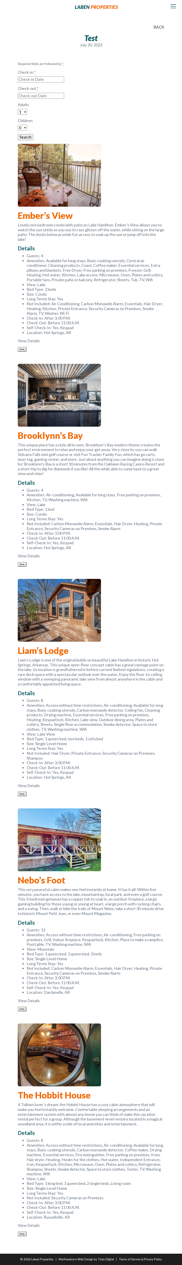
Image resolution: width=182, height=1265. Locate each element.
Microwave (109, 274)
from (155, 1154)
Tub (134, 279)
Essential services (133, 265)
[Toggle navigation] (173, 6)
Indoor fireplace (67, 939)
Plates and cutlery (147, 274)
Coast (86, 265)
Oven (125, 274)
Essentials (133, 303)
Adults (23, 104)
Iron (30, 1164)
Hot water (51, 274)
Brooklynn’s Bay (50, 435)
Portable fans (38, 279)
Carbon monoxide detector (100, 710)
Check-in (27, 72)
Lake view (88, 719)
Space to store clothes (106, 1169)
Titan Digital (106, 1259)
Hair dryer (35, 1159)
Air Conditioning (65, 303)
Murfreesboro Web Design (76, 1259)
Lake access (87, 274)
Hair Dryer (153, 303)
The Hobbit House (54, 1095)
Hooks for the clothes (80, 1159)
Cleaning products (64, 265)
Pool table (35, 944)
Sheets (123, 279)
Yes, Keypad (63, 327)
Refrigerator (105, 279)
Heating (34, 274)
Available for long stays (65, 260)
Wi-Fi (64, 313)
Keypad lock (52, 719)
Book (22, 349)
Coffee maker (105, 265)
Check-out (28, 88)
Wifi (149, 279)
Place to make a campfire (141, 939)
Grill (146, 270)
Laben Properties (42, 1259)
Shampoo (35, 758)
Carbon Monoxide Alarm (102, 303)
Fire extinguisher (90, 1154)
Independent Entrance (140, 1159)
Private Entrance (72, 308)
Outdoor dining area (116, 719)
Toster (132, 1169)
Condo (41, 294)
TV (141, 279)
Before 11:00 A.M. (64, 322)
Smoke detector (117, 724)
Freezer (135, 270)
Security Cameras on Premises (115, 308)
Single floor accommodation (78, 724)
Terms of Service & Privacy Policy (140, 1259)
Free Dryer (72, 270)
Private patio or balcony (71, 279)
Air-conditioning (60, 494)
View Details (29, 340)
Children (25, 120)
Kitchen (68, 274)
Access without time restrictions (74, 705)
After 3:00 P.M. (57, 318)
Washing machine (63, 499)
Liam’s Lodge (43, 650)
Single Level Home (51, 743)
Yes (60, 298)
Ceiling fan (134, 710)
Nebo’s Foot (41, 880)
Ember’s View (45, 215)
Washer (51, 313)
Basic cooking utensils (106, 260)
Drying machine (57, 714)
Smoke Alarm (109, 528)
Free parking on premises (105, 270)
